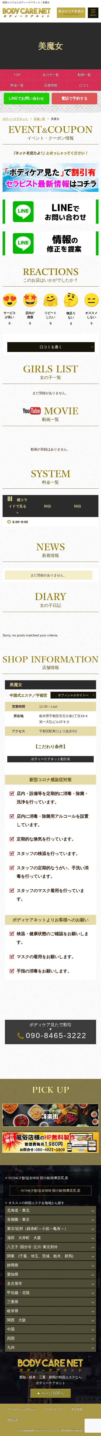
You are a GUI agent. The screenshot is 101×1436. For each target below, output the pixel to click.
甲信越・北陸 (18, 1293)
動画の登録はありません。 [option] (50, 449)
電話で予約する (74, 98)
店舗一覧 (39, 119)
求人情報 (76, 1409)
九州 (11, 1347)
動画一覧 (84, 74)
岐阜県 (12, 1311)
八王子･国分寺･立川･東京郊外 (32, 1247)
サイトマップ (53, 1409)
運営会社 (13, 1419)
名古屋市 (14, 1283)
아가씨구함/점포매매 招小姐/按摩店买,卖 (50, 1190)
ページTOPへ (52, 1393)
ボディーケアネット (15, 119)
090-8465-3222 (56, 1031)
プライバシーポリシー (21, 1409)
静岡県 (12, 1265)
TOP (16, 74)
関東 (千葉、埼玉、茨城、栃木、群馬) (40, 1256)
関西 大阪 (16, 1320)
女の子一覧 (50, 74)
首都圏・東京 (18, 1219)
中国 (11, 1329)
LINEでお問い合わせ (26, 98)
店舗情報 (50, 85)
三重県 (12, 1302)
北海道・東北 (18, 1210)
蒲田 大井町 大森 (24, 1238)
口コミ (84, 85)
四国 (11, 1338)
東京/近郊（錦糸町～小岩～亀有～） (37, 1229)
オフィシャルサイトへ (73, 695)
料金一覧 (16, 85)
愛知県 (12, 1274)
